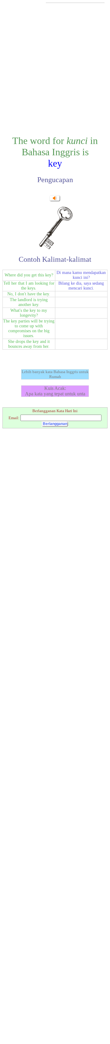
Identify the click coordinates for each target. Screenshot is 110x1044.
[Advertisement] (55, 68)
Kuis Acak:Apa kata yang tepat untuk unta (55, 391)
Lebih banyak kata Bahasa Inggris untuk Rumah (55, 374)
